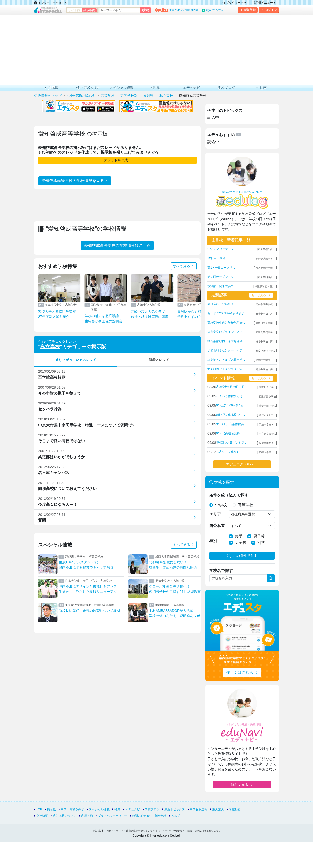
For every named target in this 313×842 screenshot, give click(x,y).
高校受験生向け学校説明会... (226, 322)
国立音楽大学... (267, 433)
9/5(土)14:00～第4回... (231, 405)
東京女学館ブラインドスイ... (226, 332)
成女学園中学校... (265, 304)
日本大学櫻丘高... (265, 249)
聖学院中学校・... (265, 360)
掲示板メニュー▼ (264, 2)
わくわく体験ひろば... (230, 396)
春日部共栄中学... (265, 258)
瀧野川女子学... (267, 387)
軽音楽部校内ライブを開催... (226, 341)
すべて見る (182, 266)
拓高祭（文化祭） (228, 452)
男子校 (259, 536)
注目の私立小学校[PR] (183, 10)
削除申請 (160, 816)
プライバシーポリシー (112, 816)
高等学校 (245, 505)
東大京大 (218, 809)
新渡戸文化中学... (265, 350)
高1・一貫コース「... (221, 267)
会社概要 (42, 816)
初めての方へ (215, 10)
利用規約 (87, 816)
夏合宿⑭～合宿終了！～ (223, 304)
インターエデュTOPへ (52, 3)
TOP (39, 809)
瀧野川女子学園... (265, 323)
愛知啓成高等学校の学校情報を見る (72, 181)
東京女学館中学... (265, 332)
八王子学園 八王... (265, 286)
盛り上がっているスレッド (75, 360)
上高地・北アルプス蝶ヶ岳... (226, 359)
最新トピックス (174, 809)
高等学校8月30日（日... (231, 387)
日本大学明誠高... (265, 277)
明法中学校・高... (265, 313)
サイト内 (74, 10)
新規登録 (250, 9)
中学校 (221, 505)
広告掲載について (64, 816)
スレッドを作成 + (117, 160)
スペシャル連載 (99, 809)
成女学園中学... (267, 405)
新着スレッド (159, 360)
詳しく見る (239, 784)
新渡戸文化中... (267, 415)
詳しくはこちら (239, 672)
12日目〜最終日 (217, 258)
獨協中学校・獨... (265, 369)
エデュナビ (132, 809)
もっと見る (258, 295)
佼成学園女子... (267, 443)
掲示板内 (89, 10)
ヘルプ (175, 816)
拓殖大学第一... (267, 452)
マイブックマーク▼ (233, 2)
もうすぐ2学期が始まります (225, 313)
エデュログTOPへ (240, 464)
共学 (239, 536)
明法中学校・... (267, 424)
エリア (215, 514)
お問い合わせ (141, 816)
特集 (117, 809)
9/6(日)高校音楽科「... (230, 433)
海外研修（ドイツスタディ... (226, 369)
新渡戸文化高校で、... (230, 414)
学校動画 (235, 809)
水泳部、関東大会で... (221, 286)
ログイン (271, 9)
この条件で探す (245, 556)
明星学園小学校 (267, 396)
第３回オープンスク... (221, 277)
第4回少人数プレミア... (231, 442)
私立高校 (50, 346)
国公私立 (217, 525)
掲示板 (51, 809)
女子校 (240, 542)
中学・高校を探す (72, 809)
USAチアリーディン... (221, 249)
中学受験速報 (198, 809)
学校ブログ (152, 809)
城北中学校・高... (265, 341)
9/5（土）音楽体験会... (231, 424)
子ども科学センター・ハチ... (226, 350)
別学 (261, 542)
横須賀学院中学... (265, 268)
